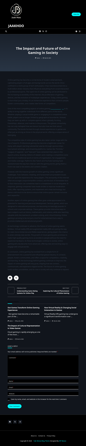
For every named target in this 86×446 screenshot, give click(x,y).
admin (38, 58)
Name (11, 381)
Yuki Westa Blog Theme (42, 441)
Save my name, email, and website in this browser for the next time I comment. (39, 399)
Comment (12, 358)
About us (34, 435)
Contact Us (41, 435)
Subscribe (76, 14)
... (17, 316)
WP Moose (62, 441)
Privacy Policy (51, 435)
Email (11, 387)
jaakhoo (16, 25)
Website (11, 394)
